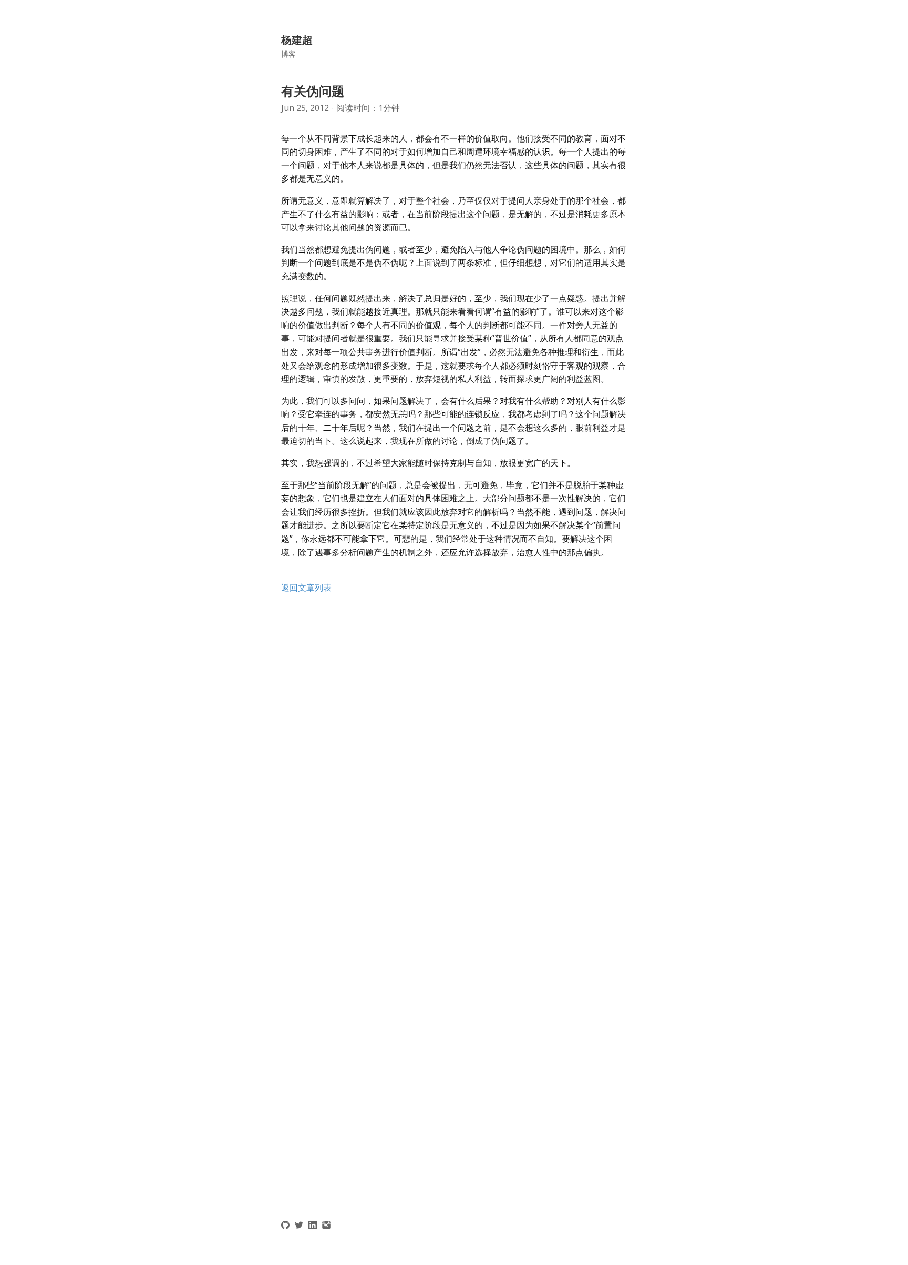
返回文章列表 (306, 587)
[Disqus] (454, 747)
